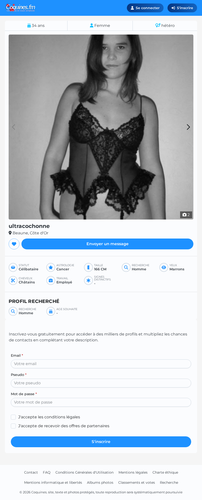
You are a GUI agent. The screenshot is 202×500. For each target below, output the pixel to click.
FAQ (46, 472)
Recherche (169, 482)
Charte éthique (165, 472)
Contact (31, 472)
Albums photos (100, 482)
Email (17, 355)
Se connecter (148, 8)
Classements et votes (136, 482)
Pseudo (19, 374)
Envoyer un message (107, 243)
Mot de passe (24, 394)
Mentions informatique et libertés (53, 482)
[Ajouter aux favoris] (14, 244)
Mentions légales (133, 472)
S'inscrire (185, 8)
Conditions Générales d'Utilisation (84, 472)
